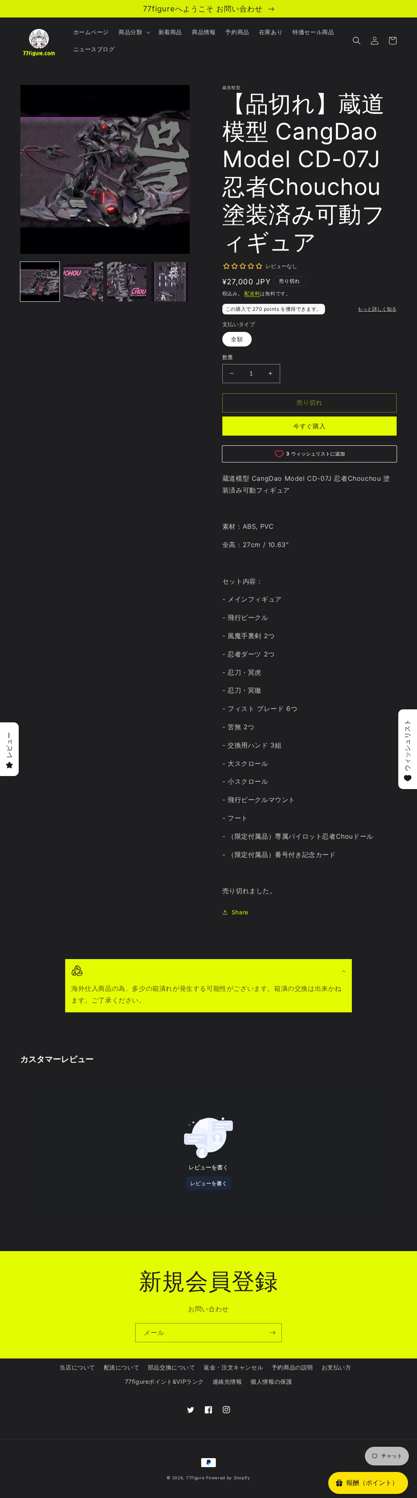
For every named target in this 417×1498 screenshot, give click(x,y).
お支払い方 (336, 1367)
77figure (195, 1477)
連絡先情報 (227, 1381)
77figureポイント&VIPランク (164, 1381)
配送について (122, 1367)
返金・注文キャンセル (233, 1367)
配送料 (252, 293)
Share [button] (240, 912)
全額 (237, 339)
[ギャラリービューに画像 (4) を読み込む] (169, 281)
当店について (77, 1367)
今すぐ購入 (309, 426)
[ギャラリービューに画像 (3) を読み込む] (126, 281)
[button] (133, 32)
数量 (227, 357)
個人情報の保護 (271, 1381)
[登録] (272, 1332)
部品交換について (171, 1367)
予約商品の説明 (292, 1367)
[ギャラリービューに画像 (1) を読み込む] (39, 281)
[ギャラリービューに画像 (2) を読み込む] (83, 281)
